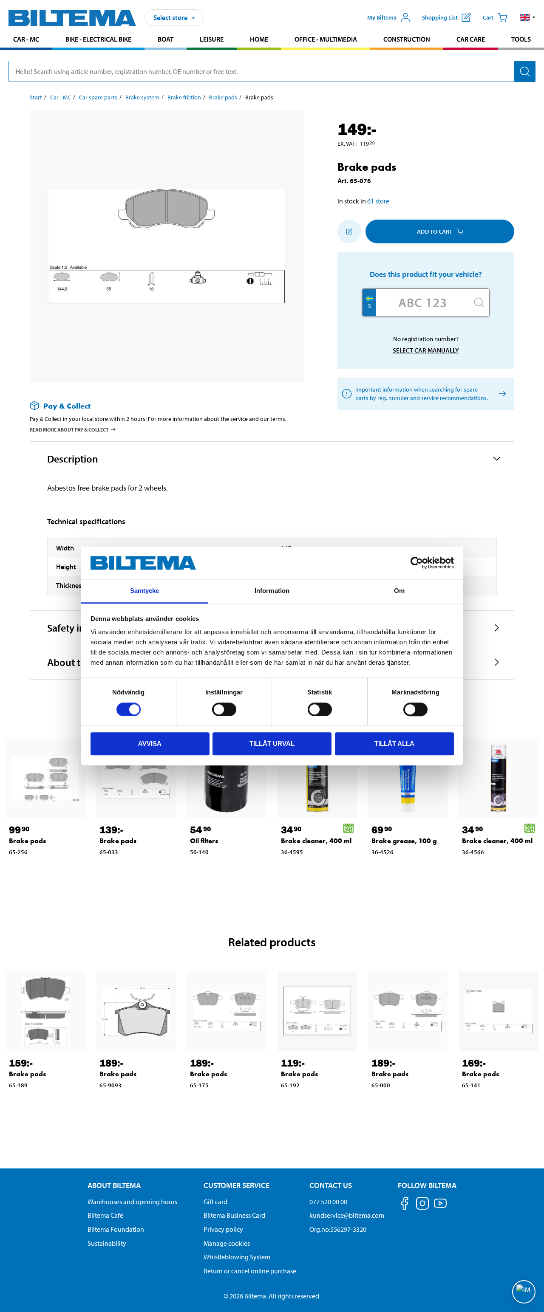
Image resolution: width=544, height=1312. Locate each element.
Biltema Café (105, 1215)
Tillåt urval (272, 743)
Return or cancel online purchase (250, 1271)
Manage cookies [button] (227, 1243)
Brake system (142, 97)
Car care (470, 39)
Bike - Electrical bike (98, 39)
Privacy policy (223, 1229)
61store (378, 201)
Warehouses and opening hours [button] (132, 1201)
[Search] (525, 71)
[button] (528, 17)
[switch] (224, 709)
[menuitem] (26, 40)
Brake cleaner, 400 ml (316, 840)
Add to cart (434, 231)
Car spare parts (98, 97)
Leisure (212, 39)
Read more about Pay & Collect (69, 429)
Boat (165, 39)
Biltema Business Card (234, 1215)
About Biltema (114, 1185)
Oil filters (204, 840)
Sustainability (107, 1243)
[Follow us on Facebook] (404, 1204)
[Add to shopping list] (349, 231)
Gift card (215, 1201)
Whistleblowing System (237, 1257)
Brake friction (184, 97)
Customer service (236, 1185)
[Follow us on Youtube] (440, 1207)
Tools (521, 39)
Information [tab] (272, 591)
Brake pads (223, 97)
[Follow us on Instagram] (422, 1204)
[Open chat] (524, 1292)
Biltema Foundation (116, 1229)
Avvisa (150, 743)
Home (259, 39)
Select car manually (426, 350)
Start (36, 97)
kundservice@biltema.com (346, 1215)
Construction (406, 39)
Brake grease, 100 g (404, 840)
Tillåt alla (394, 743)
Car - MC (26, 39)
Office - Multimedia (326, 39)
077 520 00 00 (328, 1201)
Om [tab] (399, 591)
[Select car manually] (501, 394)
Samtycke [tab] (144, 591)
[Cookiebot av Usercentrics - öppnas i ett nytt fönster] (417, 562)
